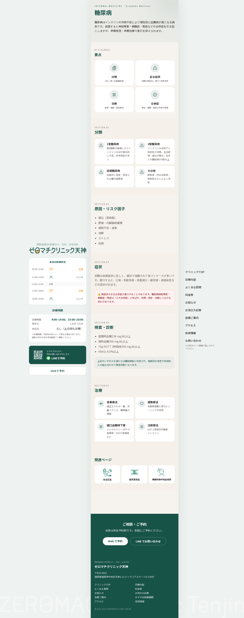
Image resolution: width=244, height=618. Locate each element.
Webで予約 (57, 371)
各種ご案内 (100, 597)
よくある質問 (101, 588)
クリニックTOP (103, 584)
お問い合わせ (193, 341)
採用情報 (139, 601)
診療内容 (139, 584)
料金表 (138, 588)
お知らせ (99, 593)
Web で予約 (115, 541)
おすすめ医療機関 (144, 597)
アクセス (99, 601)
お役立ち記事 (142, 593)
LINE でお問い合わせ (148, 541)
